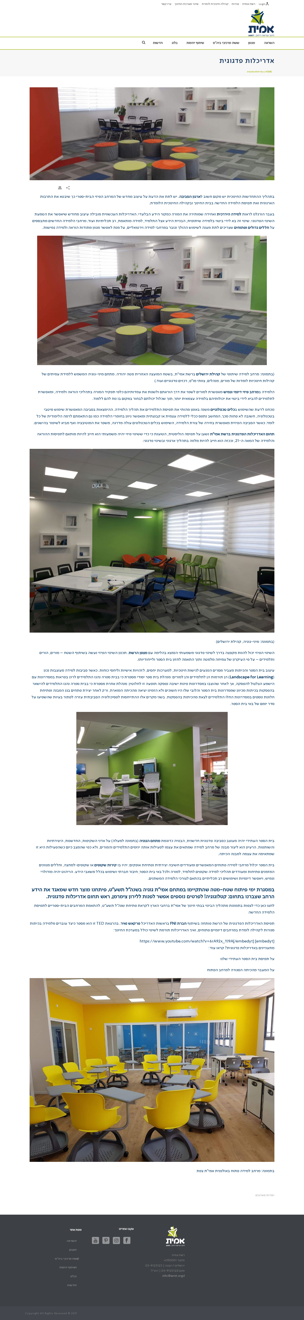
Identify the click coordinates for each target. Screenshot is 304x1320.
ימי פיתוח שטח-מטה (232, 890)
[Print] (60, 188)
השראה (269, 43)
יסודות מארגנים (264, 1195)
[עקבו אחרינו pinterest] (105, 1241)
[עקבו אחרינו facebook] (126, 1241)
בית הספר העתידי (260, 841)
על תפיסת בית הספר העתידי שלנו (247, 959)
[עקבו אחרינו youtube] (95, 1241)
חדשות (158, 43)
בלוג (175, 43)
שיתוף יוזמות (195, 43)
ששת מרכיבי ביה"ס (226, 43)
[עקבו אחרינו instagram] (116, 1241)
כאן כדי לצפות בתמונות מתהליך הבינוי (235, 906)
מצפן (251, 43)
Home (268, 72)
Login (262, 4)
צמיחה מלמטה (214, 660)
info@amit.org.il (173, 1275)
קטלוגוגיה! (215, 896)
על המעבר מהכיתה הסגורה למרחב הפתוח (240, 970)
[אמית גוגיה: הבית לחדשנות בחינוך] (261, 22)
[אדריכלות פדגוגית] (152, 133)
